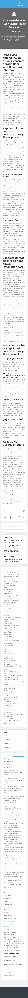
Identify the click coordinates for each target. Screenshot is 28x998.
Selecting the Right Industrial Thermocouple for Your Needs (11, 550)
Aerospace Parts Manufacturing (12, 576)
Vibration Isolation (8, 716)
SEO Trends (6, 699)
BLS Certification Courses (10, 585)
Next (22, 517)
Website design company (10, 909)
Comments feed (8, 743)
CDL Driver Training (8, 593)
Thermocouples (8, 707)
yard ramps (6, 926)
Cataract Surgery (8, 591)
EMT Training (7, 615)
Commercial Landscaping (10, 597)
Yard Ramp (6, 970)
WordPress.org (7, 747)
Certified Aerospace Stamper (11, 595)
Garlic (5, 629)
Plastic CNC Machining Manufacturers (13, 675)
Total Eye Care (7, 709)
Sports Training (7, 705)
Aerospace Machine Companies (12, 574)
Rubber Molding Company (10, 692)
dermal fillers (7, 614)
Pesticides (6, 673)
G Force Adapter (8, 623)
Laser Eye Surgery (8, 645)
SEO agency (7, 901)
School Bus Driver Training (10, 695)
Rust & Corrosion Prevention (11, 694)
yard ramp (6, 929)
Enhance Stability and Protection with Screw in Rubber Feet (13, 546)
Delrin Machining (8, 608)
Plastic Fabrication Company (11, 677)
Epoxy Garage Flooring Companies (12, 617)
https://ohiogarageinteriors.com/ (11, 499)
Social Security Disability (10, 703)
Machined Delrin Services (10, 658)
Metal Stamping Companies (11, 664)
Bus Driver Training (8, 589)
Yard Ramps (7, 723)
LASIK (5, 647)
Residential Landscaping (10, 688)
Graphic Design (7, 632)
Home (8, 31)
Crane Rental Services (9, 606)
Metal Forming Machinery (10, 660)
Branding (6, 587)
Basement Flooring (8, 583)
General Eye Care (8, 631)
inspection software (9, 643)
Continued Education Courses (11, 600)
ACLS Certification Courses (10, 572)
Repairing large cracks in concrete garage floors (13, 133)
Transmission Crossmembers (11, 711)
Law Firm (6, 649)
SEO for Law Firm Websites (10, 697)
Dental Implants (8, 612)
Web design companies (9, 759)
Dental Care (7, 610)
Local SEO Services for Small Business (13, 655)
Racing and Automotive (9, 684)
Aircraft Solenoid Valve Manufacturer (13, 578)
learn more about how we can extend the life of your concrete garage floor (13, 495)
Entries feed (7, 739)
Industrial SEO (7, 973)
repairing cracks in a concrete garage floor (13, 219)
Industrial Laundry (8, 636)
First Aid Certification (9, 619)
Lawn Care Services (8, 653)
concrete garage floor (11, 73)
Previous (7, 517)
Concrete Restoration (16, 31)
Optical (5, 669)
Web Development (8, 718)
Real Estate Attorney (9, 686)
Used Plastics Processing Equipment (13, 714)
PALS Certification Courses (10, 671)
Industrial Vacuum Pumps (10, 638)
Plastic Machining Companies (11, 679)
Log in (5, 735)
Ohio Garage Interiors (14, 443)
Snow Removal (7, 701)
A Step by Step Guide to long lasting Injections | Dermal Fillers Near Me (13, 560)
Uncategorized (7, 712)
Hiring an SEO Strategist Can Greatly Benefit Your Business (13, 555)
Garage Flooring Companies (15, 37)
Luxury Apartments (8, 657)
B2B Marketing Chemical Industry (12, 582)
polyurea (13, 201)
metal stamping (7, 662)
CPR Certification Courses (10, 602)
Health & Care (7, 634)
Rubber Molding (8, 690)
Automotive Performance (10, 580)
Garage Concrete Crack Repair (11, 625)
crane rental (7, 604)
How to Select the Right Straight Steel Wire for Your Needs (13, 541)
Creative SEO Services (9, 975)
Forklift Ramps (7, 621)
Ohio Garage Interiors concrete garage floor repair (14, 350)
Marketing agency (8, 761)
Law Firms (6, 651)
